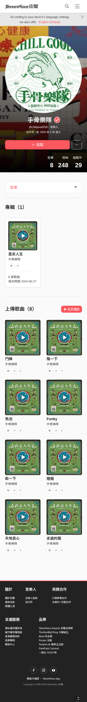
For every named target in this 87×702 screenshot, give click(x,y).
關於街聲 (10, 598)
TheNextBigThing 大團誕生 (53, 632)
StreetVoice (21, 6)
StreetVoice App (51, 678)
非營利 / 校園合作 (61, 602)
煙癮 (50, 479)
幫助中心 (10, 644)
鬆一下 (10, 479)
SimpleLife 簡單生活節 (51, 644)
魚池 (8, 419)
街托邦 (29, 602)
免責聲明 (10, 640)
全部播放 (73, 309)
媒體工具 (10, 606)
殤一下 (52, 359)
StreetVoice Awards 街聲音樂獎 (56, 628)
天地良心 (12, 538)
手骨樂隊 (14, 259)
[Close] (82, 17)
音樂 (13, 187)
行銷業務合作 (59, 598)
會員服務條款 (12, 636)
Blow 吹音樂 (45, 636)
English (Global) (49, 22)
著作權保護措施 (13, 632)
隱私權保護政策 (13, 628)
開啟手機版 (33, 678)
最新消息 (10, 602)
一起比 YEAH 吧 (47, 652)
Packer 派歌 (45, 640)
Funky (52, 419)
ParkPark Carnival (49, 648)
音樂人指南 (31, 598)
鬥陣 (8, 359)
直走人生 (15, 254)
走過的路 (54, 538)
